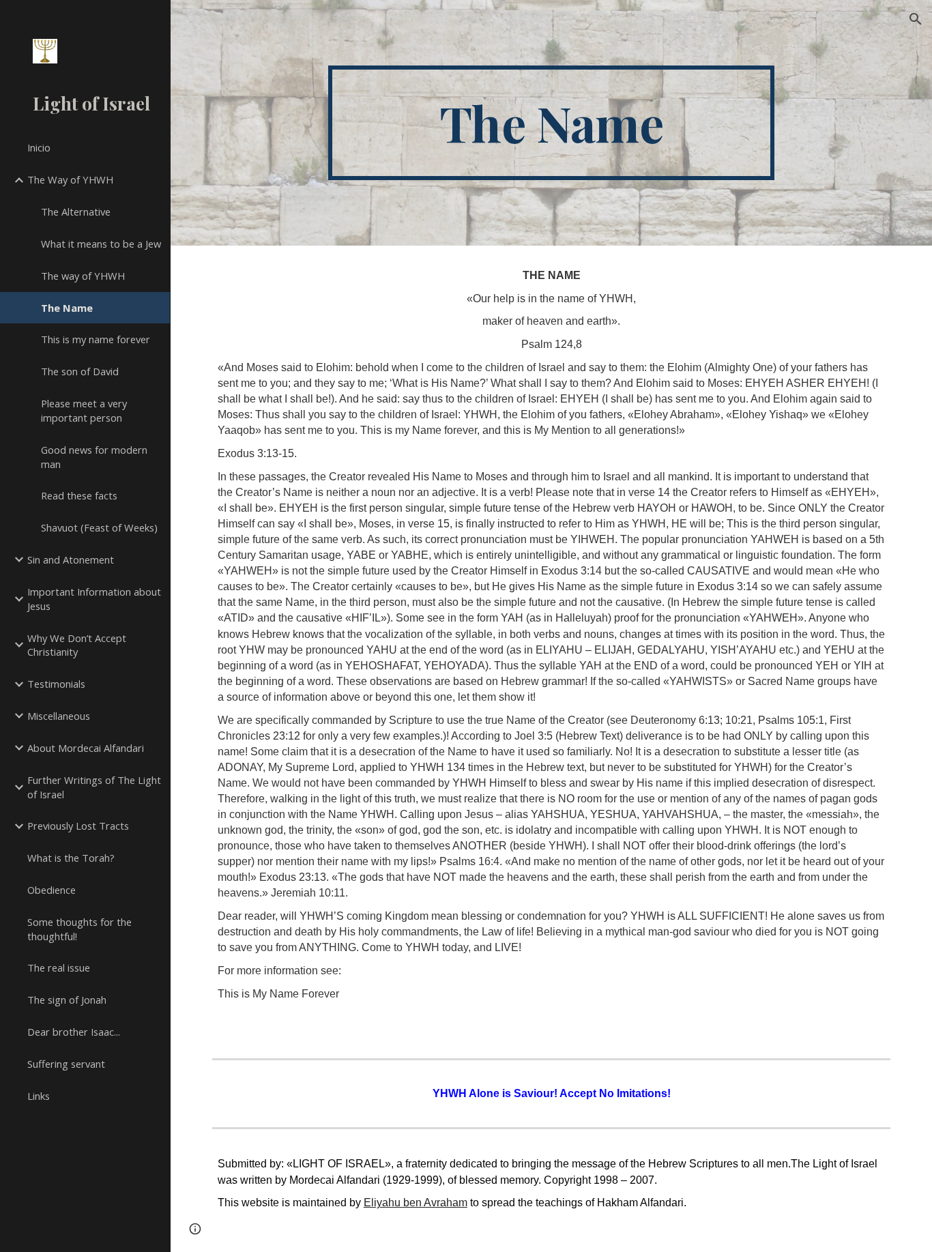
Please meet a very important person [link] (84, 410)
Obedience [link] (51, 890)
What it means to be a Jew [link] (101, 243)
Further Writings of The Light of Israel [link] (94, 787)
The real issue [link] (58, 967)
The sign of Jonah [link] (66, 999)
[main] (551, 122)
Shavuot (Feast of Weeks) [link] (99, 527)
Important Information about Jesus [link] (94, 599)
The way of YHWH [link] (83, 275)
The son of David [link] (80, 371)
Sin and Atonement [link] (70, 559)
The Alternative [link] (76, 211)
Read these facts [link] (79, 495)
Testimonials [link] (56, 683)
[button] (915, 19)
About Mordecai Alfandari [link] (85, 748)
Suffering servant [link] (66, 1064)
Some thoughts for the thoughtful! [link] (79, 929)
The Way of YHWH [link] (70, 179)
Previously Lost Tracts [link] (78, 825)
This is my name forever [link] (95, 339)
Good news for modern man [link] (94, 457)
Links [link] (38, 1096)
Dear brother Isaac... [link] (73, 1031)
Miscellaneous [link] (58, 716)
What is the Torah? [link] (71, 857)
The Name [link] (67, 308)
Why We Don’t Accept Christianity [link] (76, 645)
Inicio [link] (38, 147)
